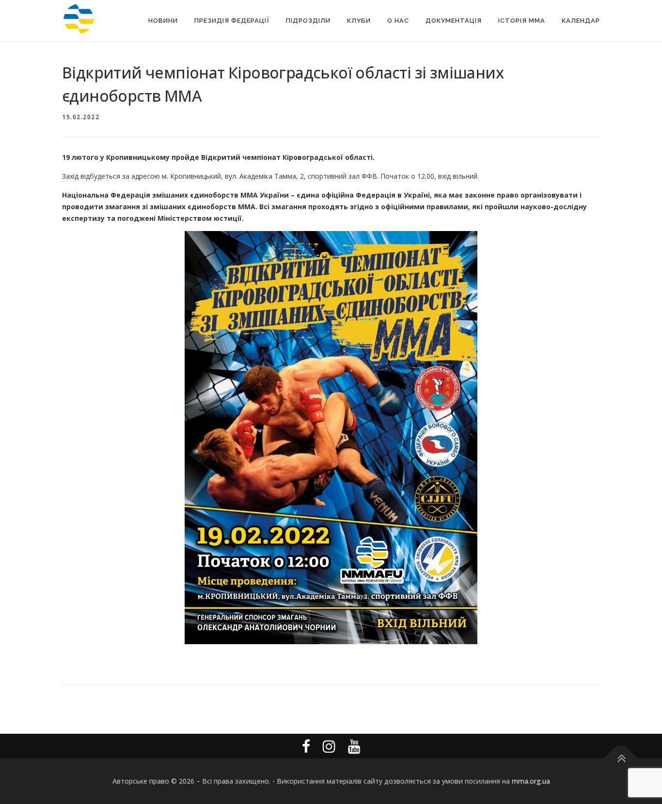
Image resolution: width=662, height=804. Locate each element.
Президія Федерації (231, 20)
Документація (454, 20)
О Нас (398, 20)
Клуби (359, 20)
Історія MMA (521, 20)
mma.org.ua (531, 781)
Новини (163, 20)
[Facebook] (306, 746)
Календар (581, 20)
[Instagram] (329, 746)
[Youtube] (354, 746)
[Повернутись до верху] (621, 759)
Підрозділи (308, 20)
